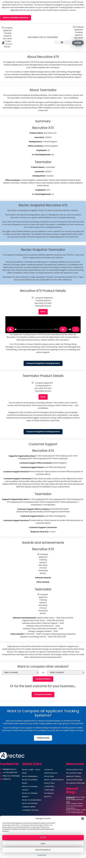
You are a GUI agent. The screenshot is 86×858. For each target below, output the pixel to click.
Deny (43, 844)
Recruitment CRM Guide (75, 783)
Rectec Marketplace (30, 776)
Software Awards (43, 578)
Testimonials (49, 790)
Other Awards (42, 582)
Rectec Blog (49, 776)
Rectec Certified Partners (54, 780)
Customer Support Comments (17, 479)
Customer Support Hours (31, 467)
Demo (43, 312)
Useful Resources (50, 773)
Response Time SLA (39, 532)
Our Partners (49, 793)
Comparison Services (30, 810)
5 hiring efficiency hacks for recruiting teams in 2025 (75, 799)
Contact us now (43, 738)
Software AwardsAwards (24, 618)
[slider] (34, 329)
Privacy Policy (49, 783)
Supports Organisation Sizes (22, 456)
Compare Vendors (43, 679)
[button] (83, 818)
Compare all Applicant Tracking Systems (43, 363)
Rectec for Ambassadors (31, 800)
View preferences (43, 850)
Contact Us (48, 769)
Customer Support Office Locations (35, 463)
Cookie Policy (42, 855)
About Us (47, 796)
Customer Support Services (16, 472)
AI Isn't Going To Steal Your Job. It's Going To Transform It (74, 806)
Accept (43, 837)
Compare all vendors (43, 694)
